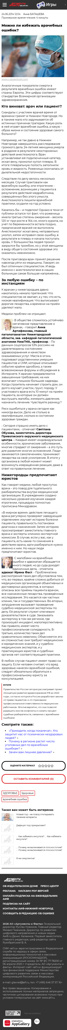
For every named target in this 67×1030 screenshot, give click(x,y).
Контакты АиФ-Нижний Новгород (28, 908)
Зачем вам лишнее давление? (30, 752)
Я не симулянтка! (25, 858)
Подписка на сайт (16, 903)
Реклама (9, 890)
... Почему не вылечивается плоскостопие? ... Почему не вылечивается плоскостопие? (39, 848)
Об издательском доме (20, 886)
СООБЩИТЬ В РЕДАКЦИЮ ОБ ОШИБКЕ (28, 913)
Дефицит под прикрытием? (31, 825)
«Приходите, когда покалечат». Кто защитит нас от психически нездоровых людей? (34, 734)
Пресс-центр (50, 886)
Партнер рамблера (32, 1013)
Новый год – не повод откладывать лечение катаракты (35, 815)
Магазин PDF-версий (33, 890)
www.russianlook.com (15, 79)
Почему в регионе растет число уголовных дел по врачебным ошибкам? (30, 745)
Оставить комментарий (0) (34, 778)
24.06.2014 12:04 (11, 14)
